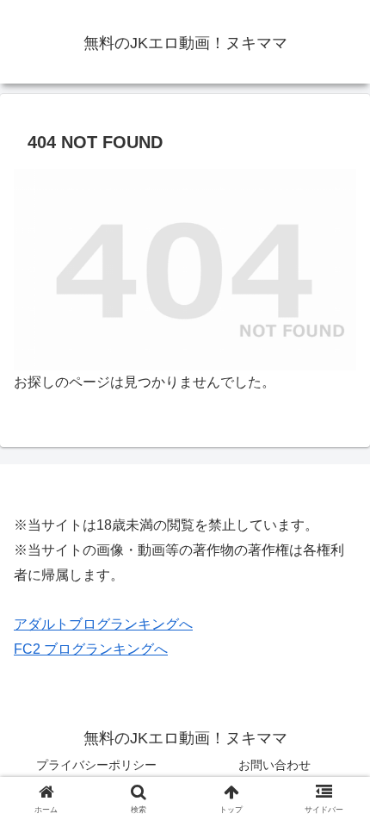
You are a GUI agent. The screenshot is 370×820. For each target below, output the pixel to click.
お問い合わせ (274, 765)
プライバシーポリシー (96, 765)
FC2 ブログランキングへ (91, 649)
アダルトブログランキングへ (103, 624)
